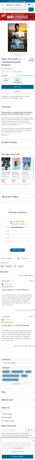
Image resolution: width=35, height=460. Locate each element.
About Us (5, 408)
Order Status (8, 417)
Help (3, 392)
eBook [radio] (17, 80)
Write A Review (18, 250)
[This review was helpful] (30, 310)
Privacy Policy (24, 436)
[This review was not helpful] (33, 310)
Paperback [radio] (7, 80)
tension (20, 266)
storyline (8, 266)
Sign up (29, 430)
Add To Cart (17, 87)
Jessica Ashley (8, 68)
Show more (4, 272)
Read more (9, 305)
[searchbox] (8, 258)
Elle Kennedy (5, 176)
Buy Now (17, 91)
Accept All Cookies (17, 456)
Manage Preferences (17, 451)
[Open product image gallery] (17, 37)
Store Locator (8, 414)
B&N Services (7, 400)
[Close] (33, 440)
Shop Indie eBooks (10, 363)
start (2, 266)
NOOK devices (20, 96)
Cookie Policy (18, 448)
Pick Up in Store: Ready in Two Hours (17, 1)
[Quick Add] (8, 168)
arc (15, 266)
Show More (16, 383)
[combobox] (27, 275)
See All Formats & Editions (26, 75)
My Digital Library (17, 98)
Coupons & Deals (9, 421)
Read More (4, 135)
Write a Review (17, 71)
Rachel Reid (25, 176)
